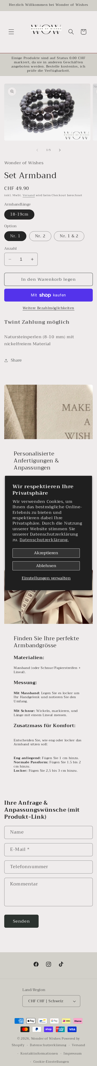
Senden (21, 921)
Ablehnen (46, 565)
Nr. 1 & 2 (69, 236)
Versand (29, 195)
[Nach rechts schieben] (60, 150)
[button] (11, 32)
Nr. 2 (40, 236)
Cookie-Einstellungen (51, 1061)
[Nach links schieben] (37, 150)
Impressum (73, 1053)
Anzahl (10, 248)
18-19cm (19, 214)
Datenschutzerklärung (48, 1045)
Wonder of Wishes (46, 1038)
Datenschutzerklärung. (44, 540)
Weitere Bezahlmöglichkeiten (48, 308)
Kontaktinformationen (39, 1053)
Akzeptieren (46, 553)
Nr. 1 (15, 236)
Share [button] (16, 360)
